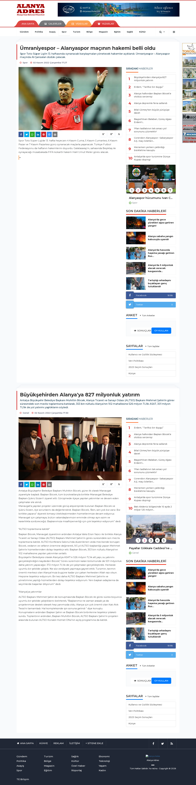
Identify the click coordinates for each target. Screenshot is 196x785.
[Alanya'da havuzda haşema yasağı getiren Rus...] (136, 253)
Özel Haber (78, 765)
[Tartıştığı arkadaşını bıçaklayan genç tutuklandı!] (136, 283)
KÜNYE (43, 743)
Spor (64, 32)
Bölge (90, 32)
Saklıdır (144, 768)
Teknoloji (104, 761)
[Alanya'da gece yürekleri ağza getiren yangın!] (136, 223)
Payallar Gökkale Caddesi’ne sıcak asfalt (151, 548)
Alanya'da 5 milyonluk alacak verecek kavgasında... (160, 268)
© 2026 (172, 768)
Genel (135, 552)
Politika (39, 32)
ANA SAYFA (28, 23)
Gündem (24, 32)
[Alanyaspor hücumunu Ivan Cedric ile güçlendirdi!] (151, 181)
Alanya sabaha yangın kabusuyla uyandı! (160, 238)
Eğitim (117, 32)
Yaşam (102, 765)
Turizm (76, 32)
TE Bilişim (23, 779)
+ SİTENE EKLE (94, 743)
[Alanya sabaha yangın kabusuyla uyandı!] (136, 238)
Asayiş (52, 32)
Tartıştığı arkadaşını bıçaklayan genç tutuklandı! (159, 283)
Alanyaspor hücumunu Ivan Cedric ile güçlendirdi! (151, 198)
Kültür (142, 32)
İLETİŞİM (74, 743)
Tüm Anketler (148, 315)
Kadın (102, 770)
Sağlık (130, 32)
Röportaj (76, 770)
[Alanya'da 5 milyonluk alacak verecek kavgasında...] (136, 268)
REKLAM (58, 743)
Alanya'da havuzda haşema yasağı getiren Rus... (161, 253)
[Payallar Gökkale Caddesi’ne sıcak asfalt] (151, 531)
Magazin (103, 32)
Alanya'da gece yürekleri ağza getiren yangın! (161, 222)
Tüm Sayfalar (153, 346)
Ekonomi (104, 756)
